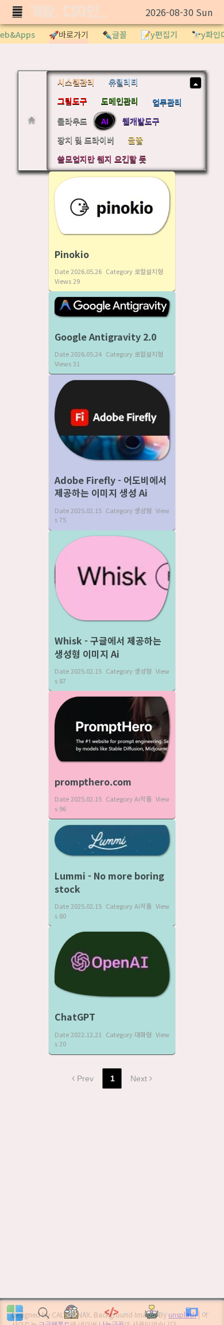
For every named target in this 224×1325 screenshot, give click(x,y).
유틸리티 (123, 82)
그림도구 (72, 101)
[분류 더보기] (196, 83)
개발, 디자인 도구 (70, 12)
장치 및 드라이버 (85, 140)
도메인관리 (119, 101)
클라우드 (72, 121)
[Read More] (112, 231)
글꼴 (135, 140)
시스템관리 (76, 82)
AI (105, 121)
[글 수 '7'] (33, 120)
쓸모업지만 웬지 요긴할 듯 (101, 159)
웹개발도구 (141, 121)
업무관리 (167, 102)
